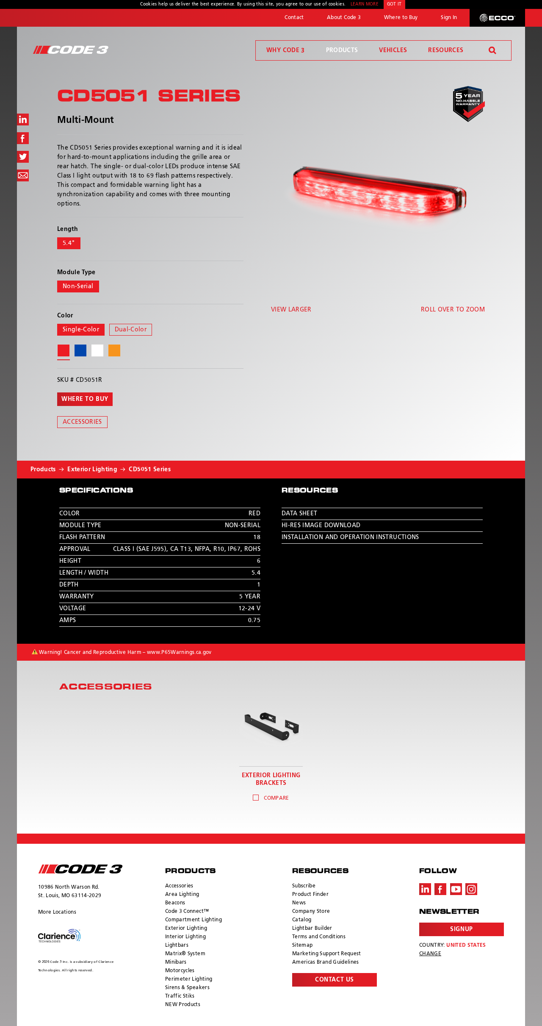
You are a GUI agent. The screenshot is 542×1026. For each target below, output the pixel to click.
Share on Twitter (23, 157)
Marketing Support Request (326, 953)
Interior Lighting (185, 937)
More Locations (57, 912)
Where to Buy (401, 17)
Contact (294, 17)
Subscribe (303, 886)
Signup (461, 929)
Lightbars (176, 945)
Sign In (449, 17)
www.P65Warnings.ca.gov (179, 652)
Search (492, 50)
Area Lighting (182, 894)
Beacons (175, 903)
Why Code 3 (285, 50)
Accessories (82, 422)
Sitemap (302, 945)
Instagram (471, 889)
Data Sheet (300, 514)
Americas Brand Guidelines (325, 962)
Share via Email (23, 175)
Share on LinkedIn (23, 119)
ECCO (497, 17)
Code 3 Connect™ (187, 911)
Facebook (440, 889)
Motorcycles (180, 970)
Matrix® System (185, 953)
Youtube (456, 889)
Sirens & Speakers (187, 987)
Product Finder (310, 894)
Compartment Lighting (193, 920)
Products (342, 50)
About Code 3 (344, 17)
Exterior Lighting (92, 470)
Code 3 (70, 49)
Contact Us (334, 980)
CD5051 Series (150, 470)
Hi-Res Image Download (321, 525)
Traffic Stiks (180, 996)
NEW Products (182, 1004)
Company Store (311, 911)
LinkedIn (425, 889)
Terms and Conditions (319, 937)
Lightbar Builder (312, 928)
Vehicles (393, 50)
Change (430, 953)
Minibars (176, 962)
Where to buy (84, 399)
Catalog (301, 920)
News (299, 903)
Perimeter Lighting (188, 979)
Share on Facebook (23, 138)
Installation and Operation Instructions (350, 537)
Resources (445, 50)
